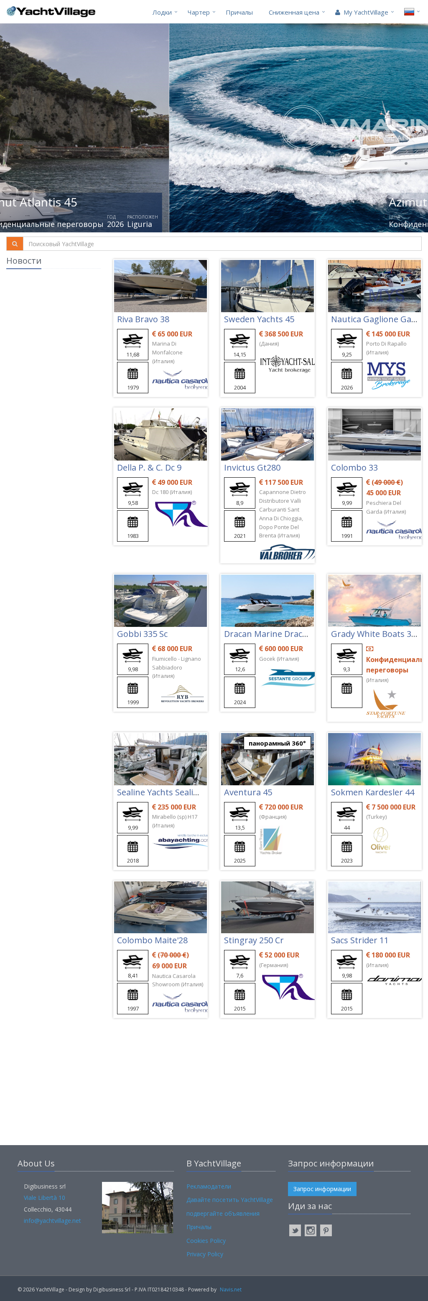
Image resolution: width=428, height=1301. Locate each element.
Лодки (162, 12)
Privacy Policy (204, 1254)
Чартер (199, 12)
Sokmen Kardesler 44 (372, 792)
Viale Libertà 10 (44, 1198)
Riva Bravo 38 (143, 319)
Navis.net (231, 1289)
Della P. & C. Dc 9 (149, 467)
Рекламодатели (208, 1186)
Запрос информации (322, 1189)
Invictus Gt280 (252, 467)
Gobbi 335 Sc (142, 633)
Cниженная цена (294, 12)
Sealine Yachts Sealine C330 (170, 792)
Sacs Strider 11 (360, 940)
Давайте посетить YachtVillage (229, 1200)
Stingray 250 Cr (254, 940)
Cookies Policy (206, 1241)
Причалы (239, 12)
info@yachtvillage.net (52, 1221)
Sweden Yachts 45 (259, 319)
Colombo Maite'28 (152, 940)
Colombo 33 (354, 467)
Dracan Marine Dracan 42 (274, 633)
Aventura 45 (248, 792)
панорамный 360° (277, 743)
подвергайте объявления (223, 1213)
